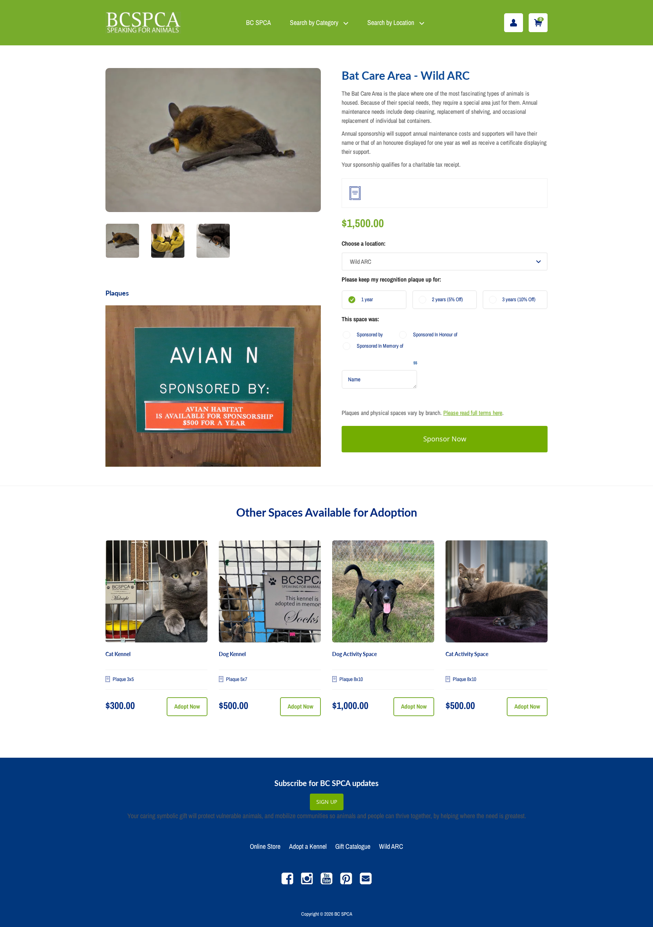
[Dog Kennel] (270, 591)
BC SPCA (258, 22)
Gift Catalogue (352, 846)
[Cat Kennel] (156, 591)
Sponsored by (370, 334)
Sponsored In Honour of (435, 334)
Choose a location (363, 243)
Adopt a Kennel (307, 846)
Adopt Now (187, 706)
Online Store (265, 846)
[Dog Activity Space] (383, 591)
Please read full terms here (472, 413)
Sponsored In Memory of (380, 345)
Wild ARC (391, 846)
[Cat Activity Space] (497, 591)
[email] (366, 882)
